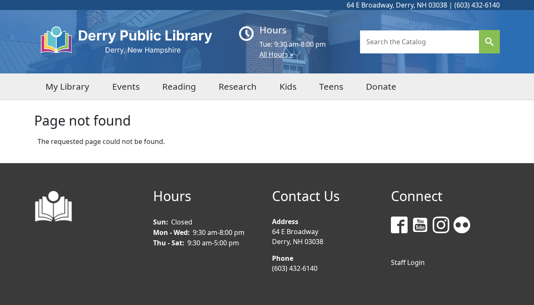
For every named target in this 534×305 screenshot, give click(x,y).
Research (238, 86)
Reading (179, 86)
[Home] (133, 41)
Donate (381, 86)
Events (126, 86)
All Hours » (276, 54)
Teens (331, 86)
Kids (288, 86)
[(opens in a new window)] (401, 226)
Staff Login (408, 262)
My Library (67, 86)
